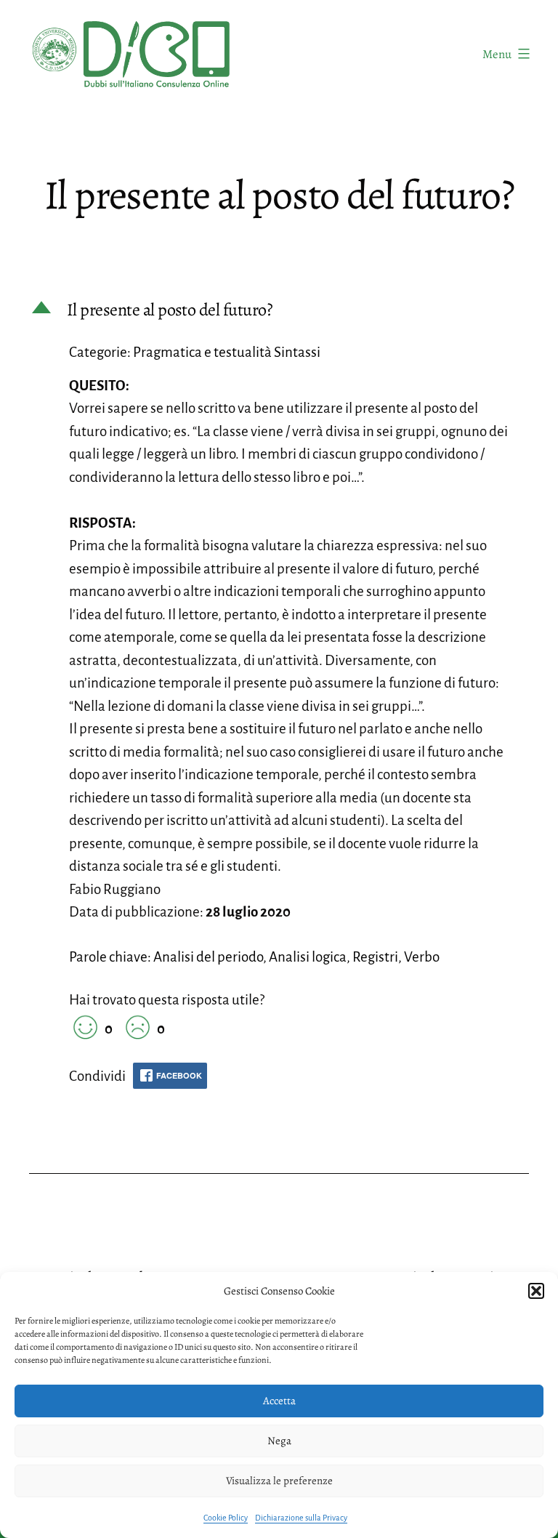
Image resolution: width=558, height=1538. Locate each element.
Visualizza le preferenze (279, 1480)
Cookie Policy (225, 1517)
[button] (536, 1291)
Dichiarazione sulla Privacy (301, 1517)
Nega (279, 1440)
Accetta (279, 1400)
